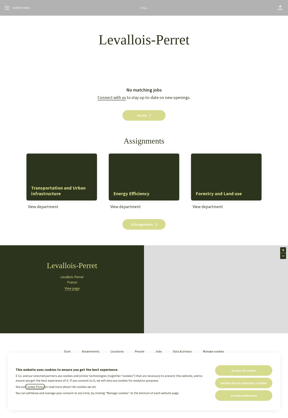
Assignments (91, 351)
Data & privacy (182, 351)
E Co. (144, 8)
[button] (280, 7)
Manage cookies (213, 351)
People (139, 351)
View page (72, 288)
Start (67, 351)
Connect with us (112, 97)
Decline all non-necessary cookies (244, 383)
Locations (117, 351)
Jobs (158, 351)
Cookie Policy (35, 387)
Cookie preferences (244, 395)
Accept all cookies (243, 370)
